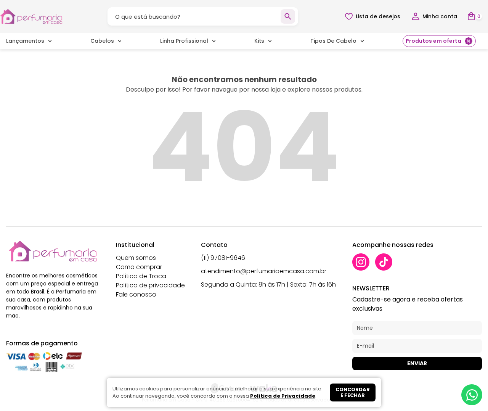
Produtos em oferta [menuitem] (433, 41)
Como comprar (139, 267)
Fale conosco (136, 294)
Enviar (417, 363)
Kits (259, 41)
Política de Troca (141, 276)
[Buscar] (288, 16)
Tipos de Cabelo (333, 41)
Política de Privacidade (282, 396)
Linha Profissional (184, 41)
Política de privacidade (150, 285)
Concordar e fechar (353, 392)
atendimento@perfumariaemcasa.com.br (263, 271)
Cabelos (102, 41)
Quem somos (136, 257)
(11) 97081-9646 (223, 257)
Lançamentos (25, 41)
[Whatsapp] (471, 394)
